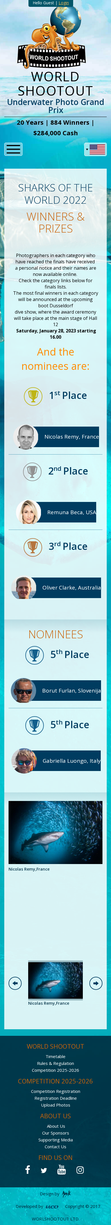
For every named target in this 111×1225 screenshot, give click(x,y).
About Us (56, 1126)
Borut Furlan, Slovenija (71, 690)
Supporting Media (55, 1140)
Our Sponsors (55, 1133)
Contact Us (55, 1146)
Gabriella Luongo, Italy (72, 760)
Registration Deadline (55, 1098)
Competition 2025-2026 (55, 1070)
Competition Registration (55, 1091)
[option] (55, 836)
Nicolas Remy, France (71, 436)
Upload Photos (55, 1105)
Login (64, 2)
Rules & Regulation (55, 1063)
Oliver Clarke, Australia (71, 587)
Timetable (55, 1056)
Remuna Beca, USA (71, 512)
